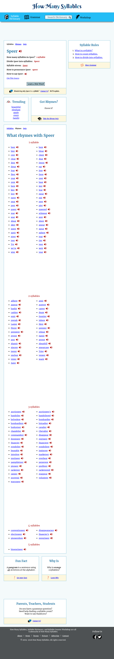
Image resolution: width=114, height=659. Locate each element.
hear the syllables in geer (45, 178)
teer (13, 240)
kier (13, 190)
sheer (41, 221)
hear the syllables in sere (45, 217)
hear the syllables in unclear (20, 355)
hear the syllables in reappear (50, 474)
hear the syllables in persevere (50, 462)
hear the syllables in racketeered (52, 470)
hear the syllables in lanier (19, 324)
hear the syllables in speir (18, 233)
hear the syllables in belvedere (23, 419)
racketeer (15, 470)
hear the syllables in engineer (50, 439)
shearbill (43, 343)
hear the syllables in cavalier (49, 427)
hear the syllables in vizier (19, 359)
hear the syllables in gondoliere (52, 447)
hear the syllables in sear (17, 217)
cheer (41, 155)
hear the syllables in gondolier (23, 447)
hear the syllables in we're (18, 248)
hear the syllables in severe (47, 340)
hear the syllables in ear (44, 167)
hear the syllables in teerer (19, 351)
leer (13, 194)
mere (13, 197)
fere (41, 170)
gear (13, 178)
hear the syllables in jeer (45, 186)
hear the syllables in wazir (46, 359)
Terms (36, 636)
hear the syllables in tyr (16, 244)
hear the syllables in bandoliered (53, 416)
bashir (14, 308)
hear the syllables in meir (45, 324)
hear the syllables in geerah (20, 320)
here (13, 186)
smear (42, 225)
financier (15, 443)
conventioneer (18, 530)
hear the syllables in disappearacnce (56, 530)
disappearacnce (46, 530)
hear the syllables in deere (47, 163)
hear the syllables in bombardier (52, 419)
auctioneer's (45, 411)
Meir (41, 324)
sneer (13, 229)
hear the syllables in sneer (18, 229)
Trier (41, 351)
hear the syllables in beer (17, 147)
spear (41, 229)
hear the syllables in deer (17, 163)
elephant (16, 110)
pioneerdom (17, 538)
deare (41, 312)
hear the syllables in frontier (49, 316)
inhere (42, 320)
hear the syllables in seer (17, 340)
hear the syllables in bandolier (22, 416)
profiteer (43, 466)
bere (41, 147)
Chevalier (43, 431)
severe (42, 339)
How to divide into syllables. (89, 57)
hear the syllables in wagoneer (23, 482)
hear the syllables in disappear (50, 435)
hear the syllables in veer (45, 244)
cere (13, 155)
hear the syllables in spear (46, 229)
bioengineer (17, 549)
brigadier (43, 423)
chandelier (16, 431)
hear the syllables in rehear (47, 332)
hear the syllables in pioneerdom (25, 538)
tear (41, 236)
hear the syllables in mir (44, 198)
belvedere (15, 419)
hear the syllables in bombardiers (25, 423)
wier (13, 252)
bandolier (15, 415)
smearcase (44, 347)
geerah (14, 320)
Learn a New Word (36, 84)
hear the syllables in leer (17, 194)
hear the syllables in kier (17, 190)
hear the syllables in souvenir (21, 478)
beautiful (16, 107)
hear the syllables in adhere (20, 301)
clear (13, 159)
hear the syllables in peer (17, 205)
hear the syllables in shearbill (50, 344)
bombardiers (17, 423)
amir (41, 301)
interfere (15, 454)
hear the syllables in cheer (46, 155)
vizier (13, 359)
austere (42, 304)
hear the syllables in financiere (51, 443)
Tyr (12, 244)
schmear (43, 213)
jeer (40, 186)
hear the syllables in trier (46, 351)
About (19, 636)
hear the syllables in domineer (22, 439)
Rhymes (18, 44)
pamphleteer (17, 462)
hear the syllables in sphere (47, 233)
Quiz (25, 44)
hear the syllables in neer (45, 202)
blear (41, 151)
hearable (15, 450)
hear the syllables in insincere (50, 451)
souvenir (15, 478)
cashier (14, 312)
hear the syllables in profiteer (50, 466)
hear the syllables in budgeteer (23, 427)
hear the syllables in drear (18, 167)
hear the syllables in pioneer (20, 466)
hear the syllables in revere (19, 336)
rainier (14, 474)
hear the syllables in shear (18, 221)
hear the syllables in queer (19, 209)
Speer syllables (20, 51)
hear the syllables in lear (45, 190)
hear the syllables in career (47, 309)
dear (41, 159)
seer (13, 339)
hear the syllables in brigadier (50, 423)
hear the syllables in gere (17, 182)
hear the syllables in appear (20, 305)
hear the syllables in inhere (47, 320)
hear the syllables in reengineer (51, 538)
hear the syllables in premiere (22, 332)
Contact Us (44, 91)
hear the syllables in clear (18, 159)
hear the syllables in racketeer (22, 470)
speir (13, 232)
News (27, 636)
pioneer (14, 466)
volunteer (43, 478)
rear (13, 213)
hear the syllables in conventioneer (27, 530)
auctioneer (16, 411)
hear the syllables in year (45, 252)
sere (41, 217)
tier (40, 240)
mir (40, 197)
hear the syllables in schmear (49, 213)
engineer (43, 439)
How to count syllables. (86, 54)
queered (43, 209)
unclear (14, 355)
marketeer (44, 454)
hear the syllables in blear (46, 151)
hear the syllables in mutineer (22, 458)
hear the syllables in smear (47, 225)
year (41, 252)
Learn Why (54, 578)
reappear (43, 474)
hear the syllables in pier (45, 205)
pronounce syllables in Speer (26, 74)
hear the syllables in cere (17, 155)
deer (13, 163)
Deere (41, 163)
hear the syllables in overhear (50, 458)
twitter (99, 637)
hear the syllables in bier (17, 151)
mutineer (15, 458)
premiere (15, 332)
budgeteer (16, 427)
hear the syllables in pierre (19, 328)
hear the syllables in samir (47, 336)
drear (13, 166)
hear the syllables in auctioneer (23, 412)
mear (41, 194)
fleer (13, 174)
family (16, 118)
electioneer (16, 534)
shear (13, 221)
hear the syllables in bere (45, 147)
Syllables (10, 128)
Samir (41, 336)
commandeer (17, 435)
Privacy (45, 636)
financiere (44, 443)
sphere (42, 232)
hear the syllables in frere (46, 174)
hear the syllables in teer (17, 240)
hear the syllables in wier (17, 252)
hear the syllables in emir (18, 316)
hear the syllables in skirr (17, 225)
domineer (15, 439)
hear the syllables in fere (45, 170)
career (42, 308)
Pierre (14, 328)
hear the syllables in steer (18, 237)
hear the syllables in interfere (22, 454)
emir (13, 316)
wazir (41, 359)
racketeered (44, 470)
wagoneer (15, 481)
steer (13, 236)
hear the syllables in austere (48, 305)
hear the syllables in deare (46, 312)
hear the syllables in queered (49, 209)
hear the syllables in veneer (47, 355)
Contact (65, 636)
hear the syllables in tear (45, 237)
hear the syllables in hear (45, 182)
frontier (42, 316)
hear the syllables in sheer (46, 221)
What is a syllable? (84, 50)
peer (13, 205)
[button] (70, 17)
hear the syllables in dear (45, 159)
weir (41, 248)
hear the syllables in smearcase (51, 347)
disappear (43, 435)
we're (13, 248)
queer (13, 209)
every (16, 115)
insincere (43, 450)
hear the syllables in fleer (17, 174)
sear (13, 217)
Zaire (13, 363)
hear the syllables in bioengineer (25, 549)
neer (41, 201)
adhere (14, 301)
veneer (42, 355)
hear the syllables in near (17, 202)
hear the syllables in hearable (21, 451)
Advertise (55, 636)
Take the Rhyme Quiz (51, 119)
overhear (43, 458)
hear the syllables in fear (17, 170)
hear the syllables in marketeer (51, 454)
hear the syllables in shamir (20, 344)
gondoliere (44, 446)
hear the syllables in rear (17, 213)
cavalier (42, 427)
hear (41, 182)
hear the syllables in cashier (20, 312)
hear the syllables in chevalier (50, 431)
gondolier (15, 446)
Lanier (14, 324)
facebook (95, 637)
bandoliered (45, 415)
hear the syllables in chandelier (23, 431)
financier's (44, 534)
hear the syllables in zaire (18, 363)
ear (40, 166)
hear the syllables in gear (17, 178)
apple (16, 112)
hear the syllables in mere (18, 198)
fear (13, 170)
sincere (14, 347)
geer (41, 178)
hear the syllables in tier (44, 240)
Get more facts (21, 578)
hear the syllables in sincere (20, 347)
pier (41, 205)
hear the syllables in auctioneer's (53, 412)
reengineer (44, 538)
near (13, 201)
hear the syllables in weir (45, 248)
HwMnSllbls (57, 6)
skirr (13, 225)
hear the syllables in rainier (19, 474)
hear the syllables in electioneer (24, 534)
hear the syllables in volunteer (50, 478)
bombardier (44, 419)
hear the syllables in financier (22, 443)
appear (14, 304)
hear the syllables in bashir (19, 309)
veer (41, 244)
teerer (14, 351)
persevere (43, 462)
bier (13, 151)
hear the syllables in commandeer (26, 435)
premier (43, 328)
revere (14, 336)
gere (13, 182)
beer (13, 147)
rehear (42, 332)
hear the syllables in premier (49, 328)
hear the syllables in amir (45, 301)
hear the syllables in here (17, 186)
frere (41, 174)
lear (41, 190)
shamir (14, 343)
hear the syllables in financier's (51, 534)
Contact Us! (37, 621)
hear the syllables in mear (46, 194)
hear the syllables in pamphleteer (25, 462)
